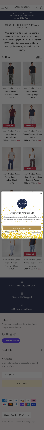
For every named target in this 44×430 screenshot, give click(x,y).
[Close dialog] (41, 193)
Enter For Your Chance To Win (22, 228)
